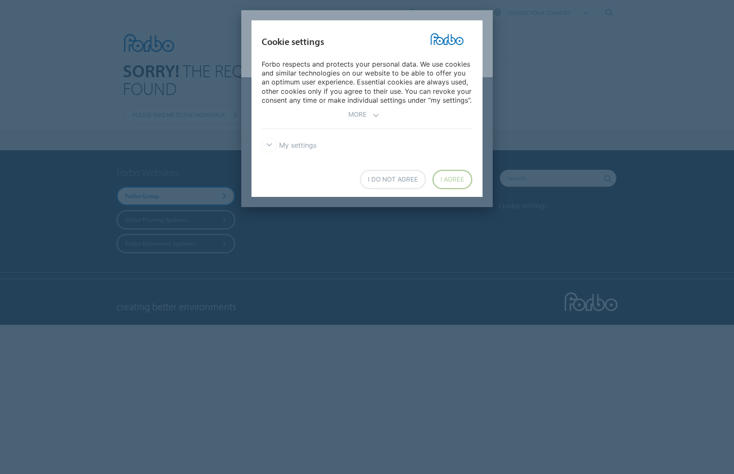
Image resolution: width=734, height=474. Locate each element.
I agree (452, 179)
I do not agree (393, 179)
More (357, 114)
